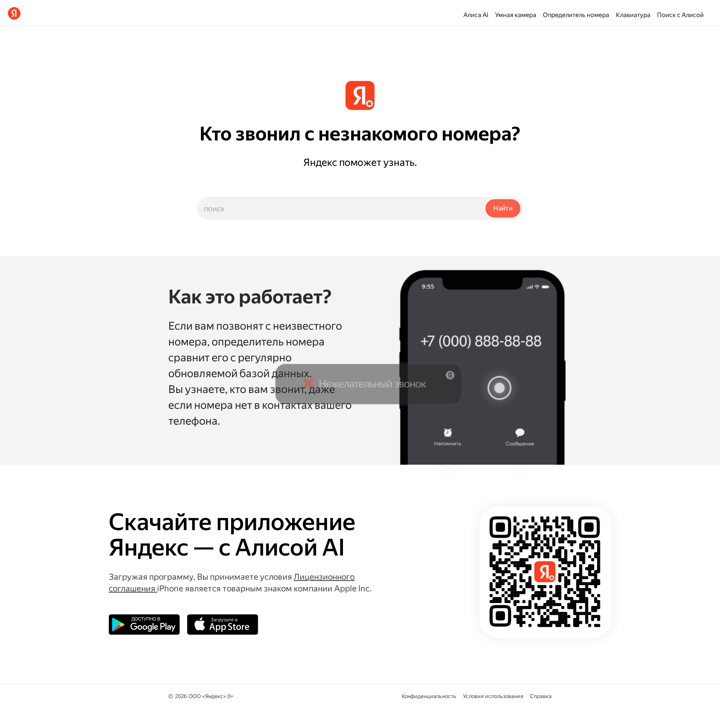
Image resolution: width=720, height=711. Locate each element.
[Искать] (502, 208)
